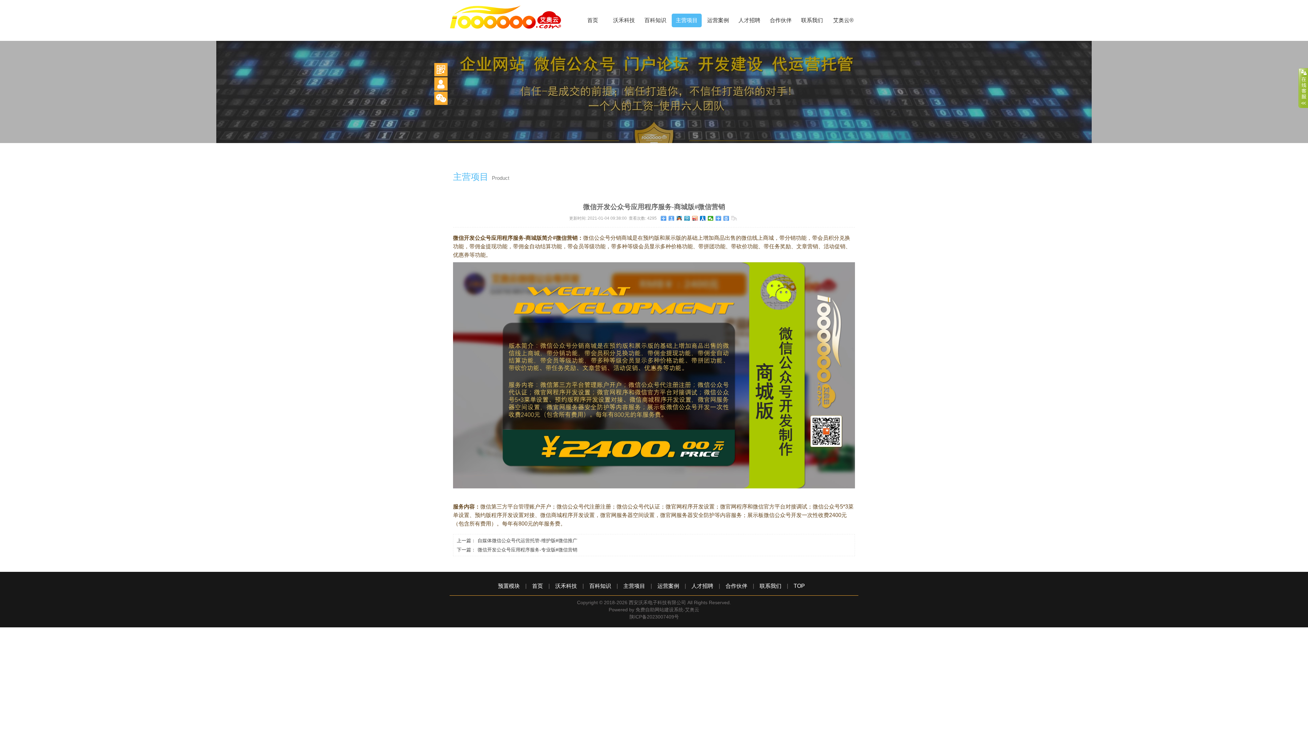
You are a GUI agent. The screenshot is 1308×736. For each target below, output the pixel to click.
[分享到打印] (726, 218)
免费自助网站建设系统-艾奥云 (667, 609)
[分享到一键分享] (671, 218)
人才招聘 (749, 20)
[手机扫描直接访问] (441, 69)
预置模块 (509, 586)
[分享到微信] (711, 218)
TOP (799, 586)
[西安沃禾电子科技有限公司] (511, 39)
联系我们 (812, 20)
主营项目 (687, 20)
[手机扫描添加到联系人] (441, 84)
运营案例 (718, 20)
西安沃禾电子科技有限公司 (657, 602)
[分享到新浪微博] (695, 218)
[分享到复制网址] (734, 218)
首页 (592, 20)
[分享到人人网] (703, 218)
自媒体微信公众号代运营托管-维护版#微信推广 (527, 540)
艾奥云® (843, 20)
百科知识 (655, 20)
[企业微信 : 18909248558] (441, 98)
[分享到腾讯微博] (687, 218)
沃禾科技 (624, 20)
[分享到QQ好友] (679, 218)
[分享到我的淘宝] (718, 218)
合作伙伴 (781, 20)
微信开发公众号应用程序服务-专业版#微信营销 (527, 549)
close (1303, 88)
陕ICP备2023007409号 (654, 617)
